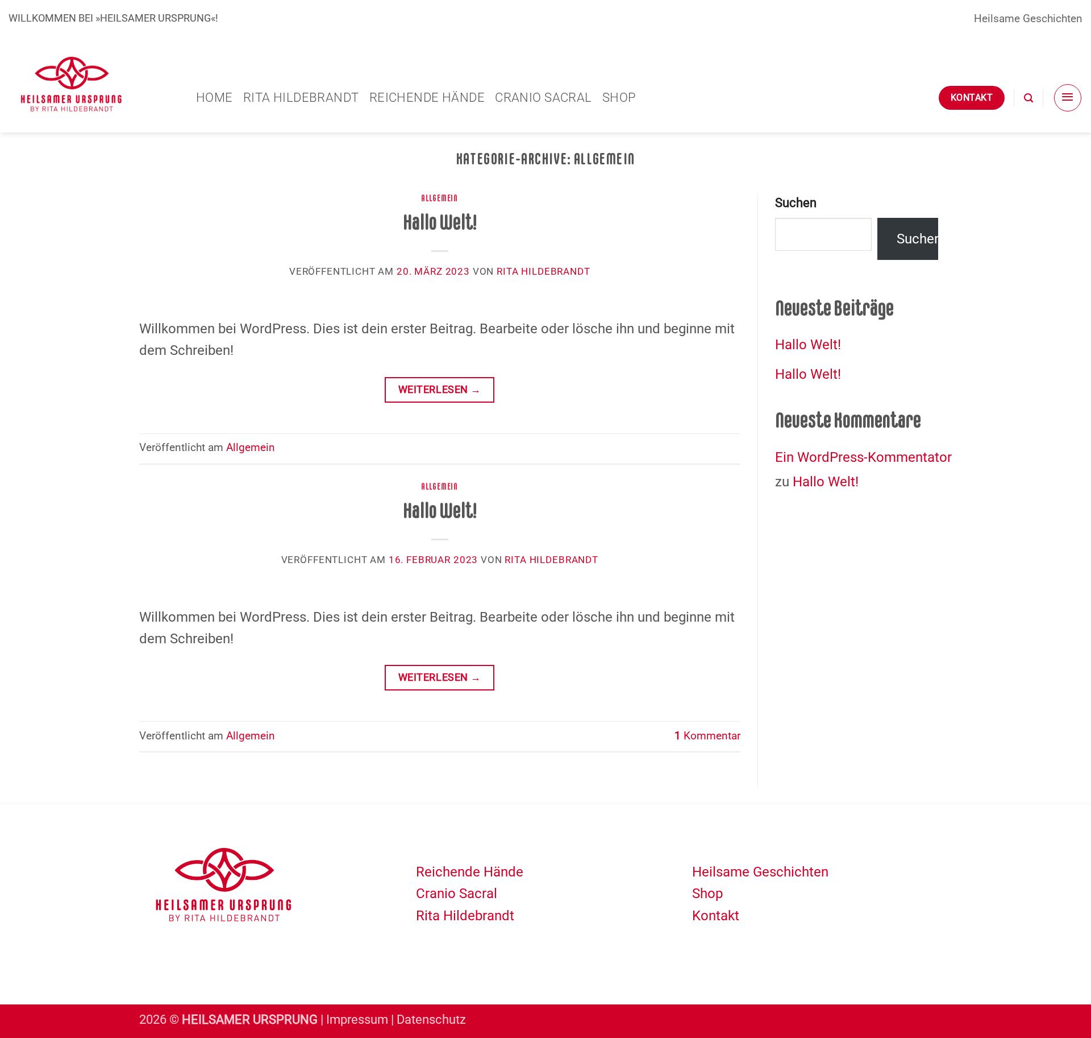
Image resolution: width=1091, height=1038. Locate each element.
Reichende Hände (427, 97)
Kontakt (715, 916)
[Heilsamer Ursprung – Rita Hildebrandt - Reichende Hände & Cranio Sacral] (94, 85)
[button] (1028, 98)
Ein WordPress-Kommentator (863, 457)
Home (214, 97)
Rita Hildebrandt (301, 97)
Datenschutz (431, 1019)
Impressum (357, 1019)
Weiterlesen (439, 389)
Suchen (796, 203)
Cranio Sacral (543, 97)
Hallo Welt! (440, 222)
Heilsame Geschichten (1028, 18)
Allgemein (439, 198)
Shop (619, 97)
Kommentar (707, 735)
